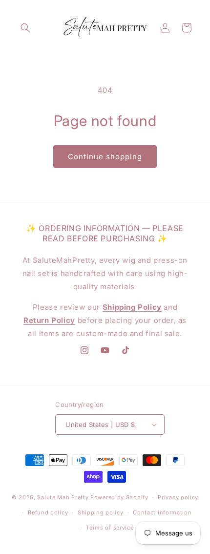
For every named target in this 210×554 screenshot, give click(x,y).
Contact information (162, 512)
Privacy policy (178, 497)
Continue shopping (105, 156)
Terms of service (109, 527)
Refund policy (48, 512)
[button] (25, 28)
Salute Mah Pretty (62, 497)
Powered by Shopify (119, 497)
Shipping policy (101, 512)
